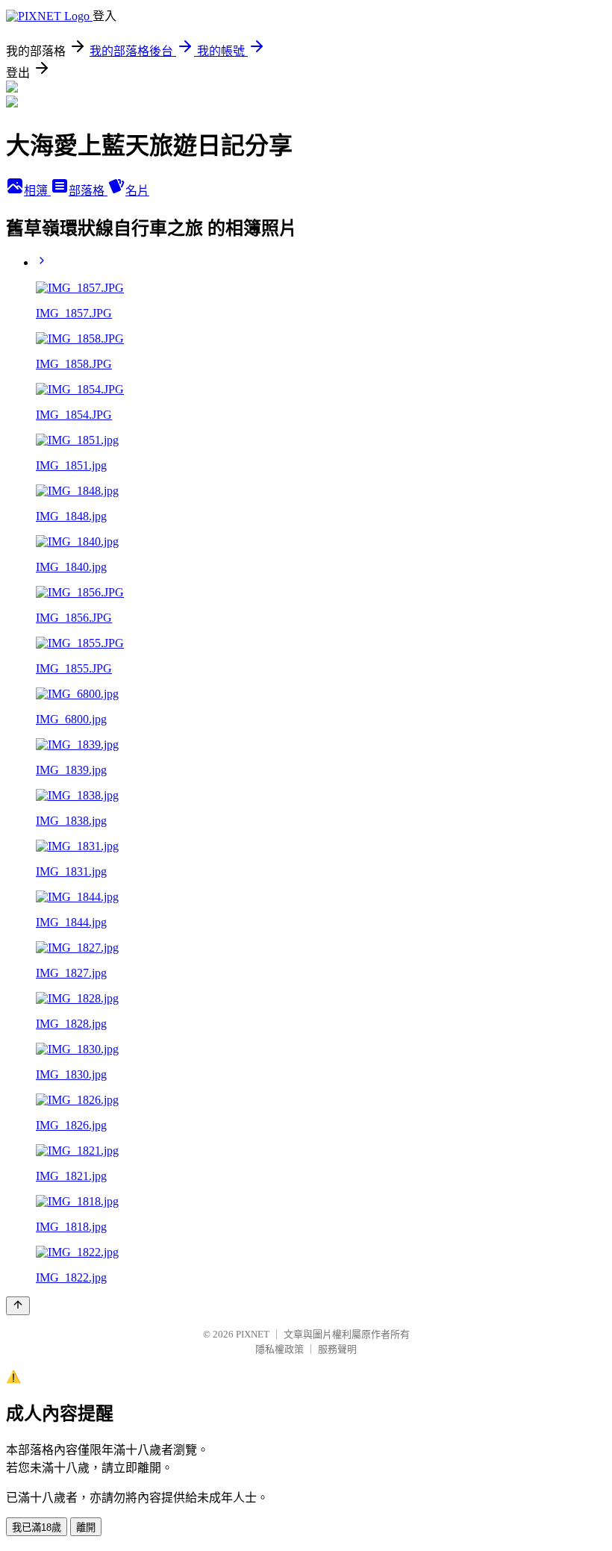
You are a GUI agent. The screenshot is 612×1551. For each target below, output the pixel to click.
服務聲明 (337, 1349)
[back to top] (18, 1305)
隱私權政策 (279, 1349)
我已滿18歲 (36, 1527)
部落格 (88, 190)
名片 (137, 190)
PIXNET (252, 1334)
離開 (86, 1527)
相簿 (37, 190)
